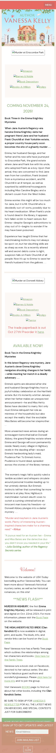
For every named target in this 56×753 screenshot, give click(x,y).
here (41, 332)
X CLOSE (28, 749)
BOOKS (26, 687)
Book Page (42, 617)
